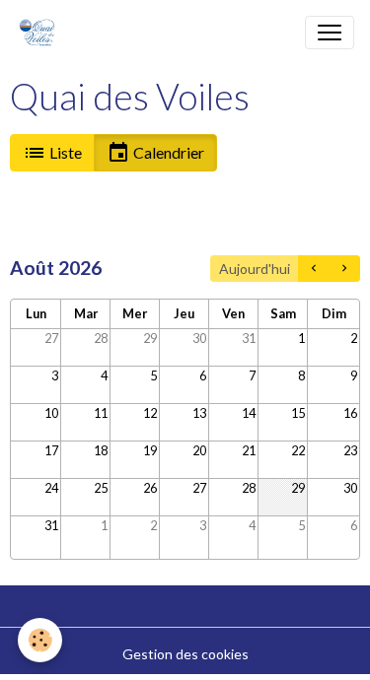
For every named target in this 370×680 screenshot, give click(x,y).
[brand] (41, 32)
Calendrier (167, 152)
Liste (64, 152)
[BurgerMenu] (329, 32)
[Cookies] (40, 640)
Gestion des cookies (185, 654)
